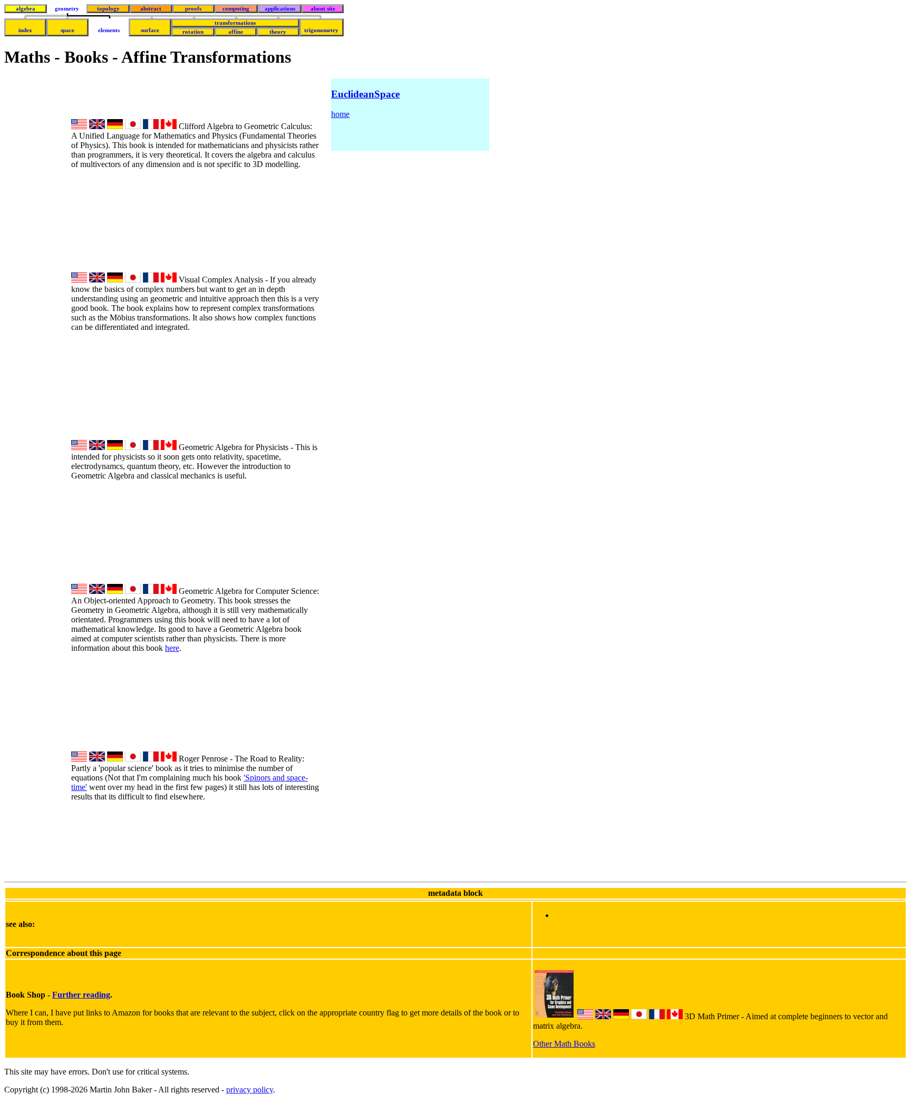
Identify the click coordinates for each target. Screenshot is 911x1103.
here (172, 647)
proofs (193, 9)
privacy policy (249, 1089)
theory (277, 32)
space (67, 30)
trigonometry (321, 30)
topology (108, 9)
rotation (192, 32)
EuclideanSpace (365, 94)
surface (150, 30)
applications (280, 9)
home (340, 114)
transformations (235, 23)
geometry (67, 9)
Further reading (81, 994)
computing (235, 9)
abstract (150, 9)
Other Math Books (564, 1043)
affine (235, 32)
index (25, 30)
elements (109, 30)
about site (323, 9)
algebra (25, 9)
